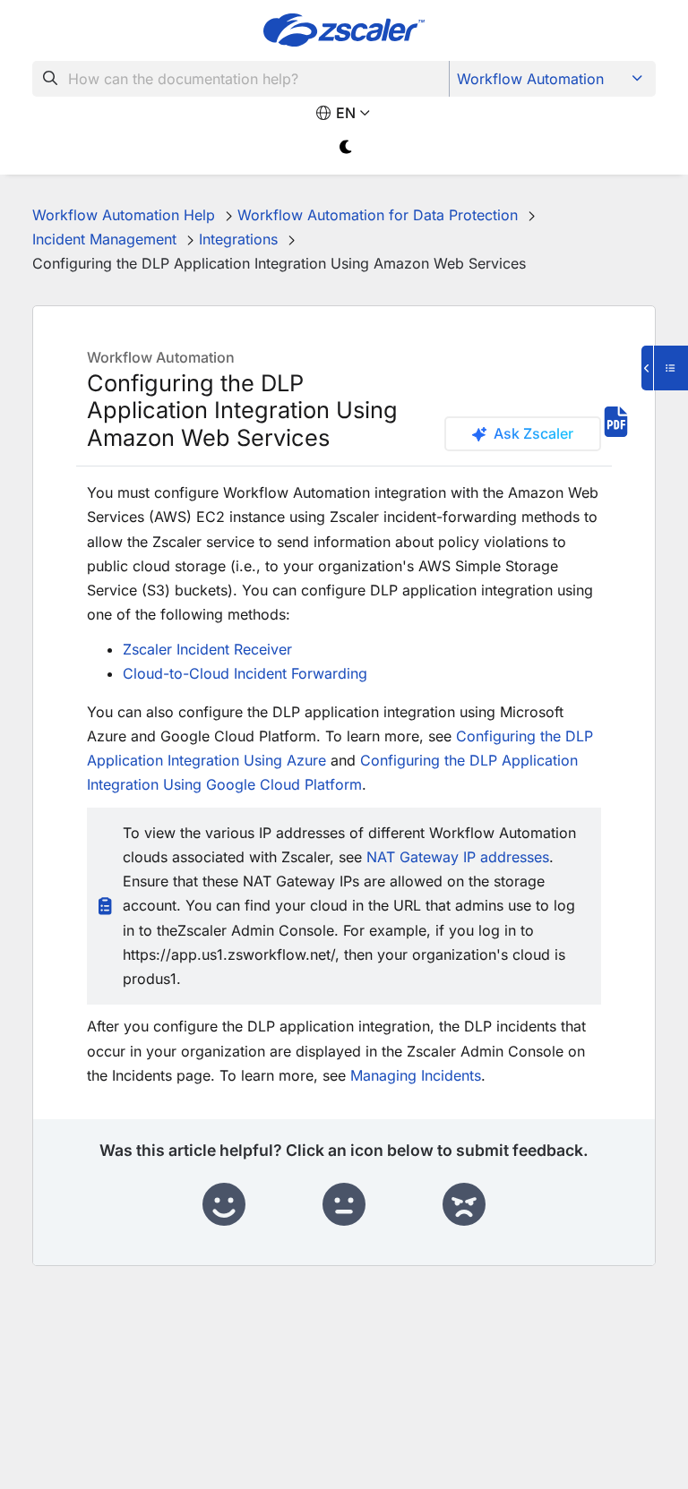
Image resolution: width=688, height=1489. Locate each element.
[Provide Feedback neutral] (344, 1205)
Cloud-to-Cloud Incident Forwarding (245, 673)
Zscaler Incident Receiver (207, 649)
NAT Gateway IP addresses (457, 857)
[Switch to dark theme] (346, 147)
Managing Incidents (415, 1075)
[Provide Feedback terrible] (464, 1205)
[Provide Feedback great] (223, 1205)
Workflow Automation (530, 79)
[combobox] (241, 79)
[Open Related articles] (664, 368)
